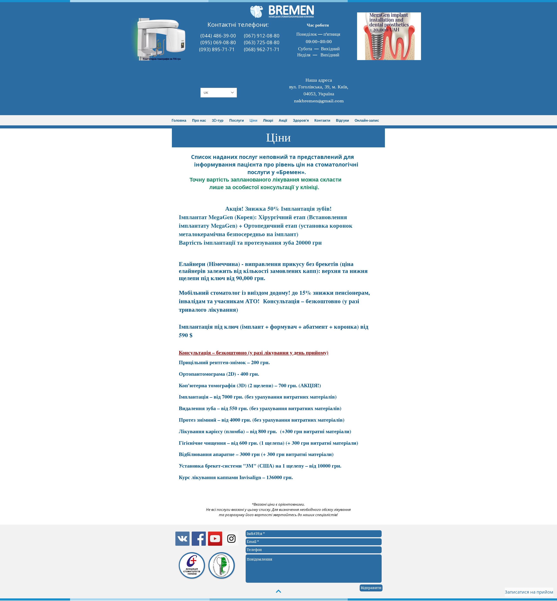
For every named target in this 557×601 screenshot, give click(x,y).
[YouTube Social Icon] (215, 539)
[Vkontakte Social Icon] (182, 539)
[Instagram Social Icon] (231, 539)
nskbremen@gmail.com (319, 100)
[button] (163, 39)
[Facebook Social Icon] (199, 539)
